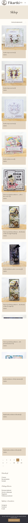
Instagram (4, 505)
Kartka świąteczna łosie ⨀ (9, 52)
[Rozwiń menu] (25, 3)
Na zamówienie (5, 479)
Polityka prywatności (7, 496)
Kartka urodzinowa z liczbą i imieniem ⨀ (13, 379)
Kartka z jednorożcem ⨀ (9, 159)
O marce (4, 477)
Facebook (4, 507)
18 (14, 463)
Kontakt (4, 481)
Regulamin (4, 494)
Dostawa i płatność (6, 490)
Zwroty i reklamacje (7, 492)
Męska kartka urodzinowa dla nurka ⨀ (12, 414)
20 (21, 463)
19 (17, 463)
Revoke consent (14, 520)
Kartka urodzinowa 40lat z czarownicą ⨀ (13, 269)
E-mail (3, 508)
